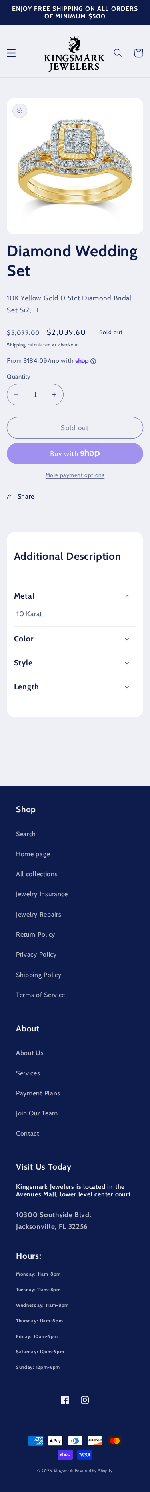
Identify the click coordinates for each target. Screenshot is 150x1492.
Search (26, 834)
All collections (37, 874)
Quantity (19, 376)
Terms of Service (40, 995)
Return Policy (35, 934)
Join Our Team (37, 1113)
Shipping (16, 345)
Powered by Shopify (94, 1470)
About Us (30, 1053)
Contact (27, 1133)
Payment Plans (38, 1093)
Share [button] (26, 496)
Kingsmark (63, 1470)
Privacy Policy (36, 954)
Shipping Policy (38, 975)
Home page (33, 854)
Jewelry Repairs (38, 914)
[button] (11, 53)
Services (28, 1073)
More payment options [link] (75, 475)
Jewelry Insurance (42, 894)
